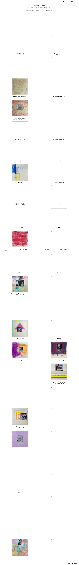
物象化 (44, 5)
